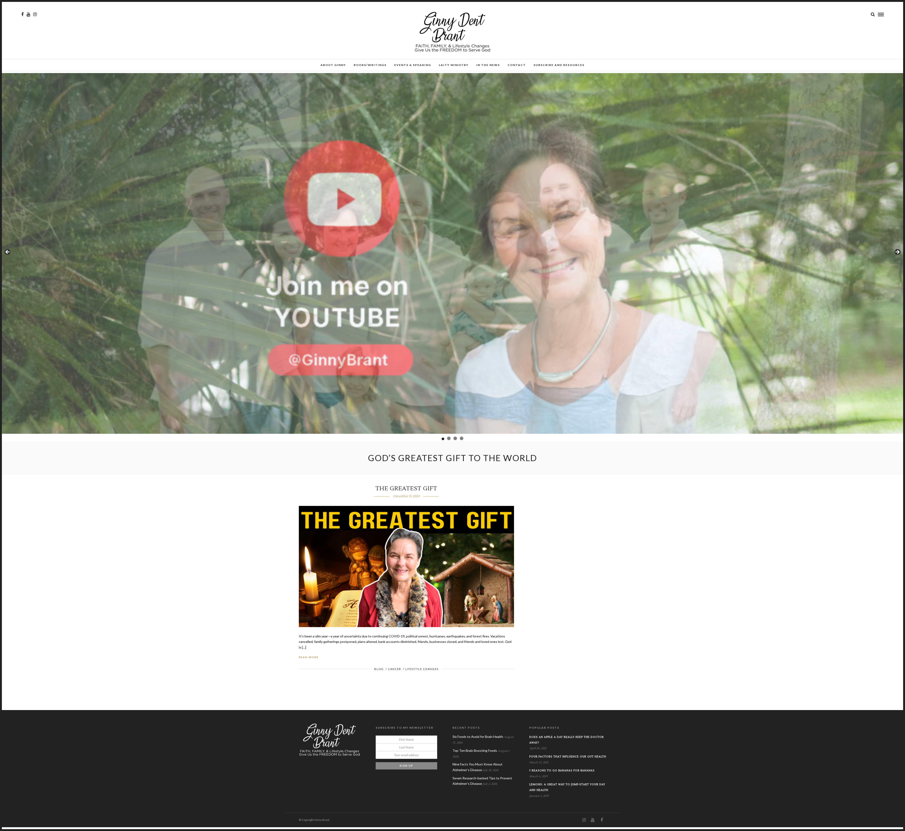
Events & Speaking (412, 65)
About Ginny (333, 65)
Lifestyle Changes (422, 668)
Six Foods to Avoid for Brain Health (477, 737)
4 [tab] (461, 438)
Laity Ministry (454, 65)
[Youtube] (28, 14)
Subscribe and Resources (559, 65)
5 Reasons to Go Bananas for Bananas (562, 770)
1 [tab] (443, 438)
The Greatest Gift (406, 488)
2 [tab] (449, 439)
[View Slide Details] (452, 253)
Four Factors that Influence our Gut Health (567, 756)
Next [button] (897, 252)
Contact (517, 65)
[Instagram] (35, 14)
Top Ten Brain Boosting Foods (474, 750)
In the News (488, 65)
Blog (379, 668)
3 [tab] (455, 438)
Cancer (394, 668)
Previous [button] (7, 252)
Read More (308, 657)
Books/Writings (370, 65)
